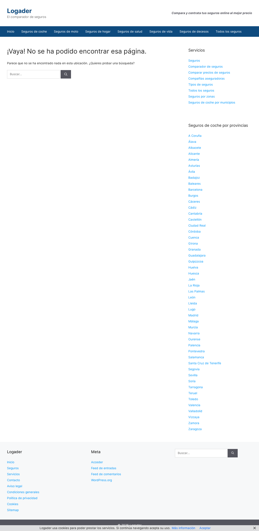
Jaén (191, 279)
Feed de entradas (103, 468)
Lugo (191, 309)
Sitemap (13, 510)
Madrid (193, 315)
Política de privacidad (22, 498)
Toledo (193, 399)
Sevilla (193, 375)
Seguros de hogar (97, 31)
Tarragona (195, 387)
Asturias (194, 165)
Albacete (194, 147)
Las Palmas (196, 291)
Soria (192, 381)
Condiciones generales (23, 492)
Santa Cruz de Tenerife (204, 363)
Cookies (12, 504)
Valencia (194, 405)
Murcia (193, 327)
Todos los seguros (229, 31)
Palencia (194, 345)
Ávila (191, 171)
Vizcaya (193, 417)
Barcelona (195, 189)
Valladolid (195, 411)
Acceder (97, 462)
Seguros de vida (160, 31)
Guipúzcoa (195, 261)
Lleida (192, 303)
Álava (192, 141)
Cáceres (194, 201)
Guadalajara (197, 255)
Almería (193, 159)
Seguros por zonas (201, 96)
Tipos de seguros (200, 84)
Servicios (13, 474)
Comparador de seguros (205, 66)
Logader (19, 10)
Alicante (194, 153)
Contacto (13, 480)
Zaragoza (195, 429)
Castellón (195, 219)
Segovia (194, 369)
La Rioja (194, 285)
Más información (183, 528)
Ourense (194, 339)
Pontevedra (196, 351)
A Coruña (195, 136)
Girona (193, 243)
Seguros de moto (66, 31)
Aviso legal (14, 486)
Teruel (192, 393)
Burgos (193, 195)
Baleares (194, 183)
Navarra (194, 333)
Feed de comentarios (106, 474)
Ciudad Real (197, 225)
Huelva (193, 267)
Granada (194, 249)
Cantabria (195, 213)
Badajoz (194, 177)
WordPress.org (101, 480)
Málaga (193, 321)
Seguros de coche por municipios (211, 102)
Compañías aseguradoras (206, 78)
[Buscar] (66, 74)
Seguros (194, 60)
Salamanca (196, 357)
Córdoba (194, 231)
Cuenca (193, 237)
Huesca (193, 273)
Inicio (10, 31)
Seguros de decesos (194, 31)
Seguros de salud (130, 31)
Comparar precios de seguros (209, 72)
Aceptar (205, 528)
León (191, 297)
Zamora (193, 423)
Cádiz (192, 207)
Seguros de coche (34, 31)
